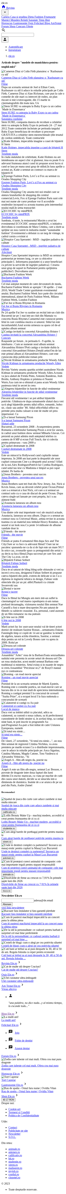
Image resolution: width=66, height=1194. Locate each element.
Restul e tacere (9, 591)
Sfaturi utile (7, 423)
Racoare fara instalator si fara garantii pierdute (26, 913)
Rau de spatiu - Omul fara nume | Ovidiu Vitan (27, 1091)
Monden (16, 20)
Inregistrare (14, 49)
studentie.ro (14, 1161)
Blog (48, 23)
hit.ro (11, 1158)
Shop (13, 26)
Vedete (5, 366)
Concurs (21, 26)
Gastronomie (20, 23)
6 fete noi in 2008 (11, 620)
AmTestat (56, 23)
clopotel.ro (14, 1177)
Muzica (5, 309)
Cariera (5, 16)
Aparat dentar (22, 1048)
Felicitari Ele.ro (9, 1025)
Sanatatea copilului (11, 118)
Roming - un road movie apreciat (19, 677)
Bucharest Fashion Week (15, 277)
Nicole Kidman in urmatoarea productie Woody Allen (31, 363)
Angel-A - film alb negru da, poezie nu (22, 763)
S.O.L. (12, 1136)
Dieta (31, 16)
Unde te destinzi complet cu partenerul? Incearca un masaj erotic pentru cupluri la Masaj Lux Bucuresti (30, 853)
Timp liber (44, 20)
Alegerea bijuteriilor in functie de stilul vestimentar (29, 391)
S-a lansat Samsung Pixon (15, 420)
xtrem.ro (13, 1164)
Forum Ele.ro (8, 1056)
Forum (5, 26)
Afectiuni (6, 252)
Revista (10, 7)
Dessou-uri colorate (12, 648)
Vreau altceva (9, 989)
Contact (12, 1127)
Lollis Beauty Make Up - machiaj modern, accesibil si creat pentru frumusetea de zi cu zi (31, 823)
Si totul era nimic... (11, 734)
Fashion (39, 16)
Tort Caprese (8, 1080)
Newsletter (14, 1133)
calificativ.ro (15, 1155)
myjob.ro (13, 1171)
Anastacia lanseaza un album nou (19, 506)
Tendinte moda (9, 153)
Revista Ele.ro (9, 963)
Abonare (7, 904)
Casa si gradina (19, 16)
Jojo (17, 1032)
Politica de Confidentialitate (23, 1115)
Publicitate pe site (18, 1130)
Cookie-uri (14, 1109)
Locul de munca (10, 709)
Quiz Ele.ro (7, 974)
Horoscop (7, 23)
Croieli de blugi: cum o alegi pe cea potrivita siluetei (30, 945)
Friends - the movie (12, 534)
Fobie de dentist (23, 1040)
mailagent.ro (15, 1167)
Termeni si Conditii (19, 1112)
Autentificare (15, 46)
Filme (4, 84)
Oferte (29, 26)
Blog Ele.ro (7, 1013)
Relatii (25, 20)
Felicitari (39, 23)
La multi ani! (8, 1020)
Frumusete (50, 16)
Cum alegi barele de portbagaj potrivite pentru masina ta (32, 838)
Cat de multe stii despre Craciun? (19, 969)
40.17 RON (8, 1099)
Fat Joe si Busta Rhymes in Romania (21, 306)
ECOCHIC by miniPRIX (15, 214)
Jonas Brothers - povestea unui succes (22, 477)
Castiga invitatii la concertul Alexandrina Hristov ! (29, 334)
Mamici (6, 20)
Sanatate (34, 20)
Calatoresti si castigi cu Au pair (18, 705)
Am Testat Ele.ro (10, 985)
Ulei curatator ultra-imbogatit (17, 980)
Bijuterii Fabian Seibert (14, 563)
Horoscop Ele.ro (10, 1073)
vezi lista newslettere (12, 907)
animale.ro (14, 1148)
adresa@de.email (43, 900)
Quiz (31, 23)
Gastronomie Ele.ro (12, 1084)
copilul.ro (13, 1174)
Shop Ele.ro (8, 1096)
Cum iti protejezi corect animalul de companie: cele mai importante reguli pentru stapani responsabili (32, 869)
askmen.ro (14, 1152)
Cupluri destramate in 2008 (16, 448)
